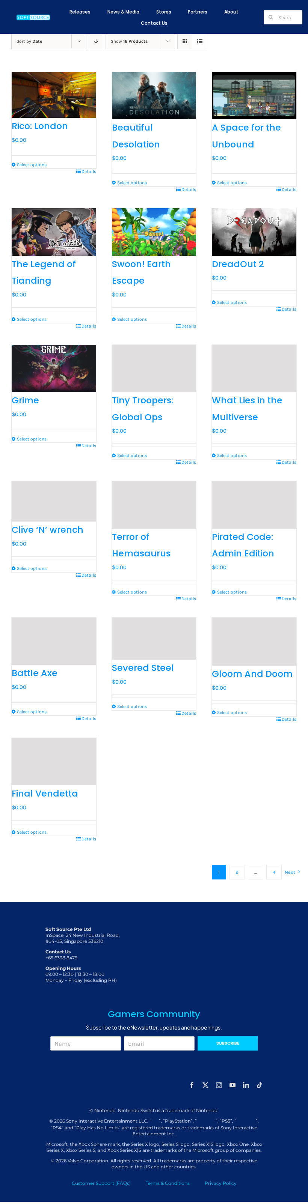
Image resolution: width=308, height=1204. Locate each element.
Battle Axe (34, 673)
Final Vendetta (45, 793)
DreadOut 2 (238, 264)
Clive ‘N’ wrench (47, 529)
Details (89, 171)
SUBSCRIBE (227, 1043)
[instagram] (219, 1085)
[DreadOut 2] (254, 232)
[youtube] (232, 1085)
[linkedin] (246, 1085)
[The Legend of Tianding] (54, 232)
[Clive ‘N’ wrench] (54, 501)
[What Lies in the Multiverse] (254, 368)
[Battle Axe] (54, 641)
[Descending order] (96, 41)
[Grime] (54, 368)
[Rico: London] (54, 95)
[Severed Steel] (154, 639)
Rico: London (40, 126)
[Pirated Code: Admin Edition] (254, 504)
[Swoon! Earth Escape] (154, 232)
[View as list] (199, 41)
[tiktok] (260, 1085)
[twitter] (205, 1085)
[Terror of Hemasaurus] (154, 504)
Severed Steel (143, 667)
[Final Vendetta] (54, 761)
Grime (25, 400)
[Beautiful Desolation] (154, 95)
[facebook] (192, 1085)
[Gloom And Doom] (254, 642)
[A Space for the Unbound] (254, 95)
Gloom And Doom (252, 673)
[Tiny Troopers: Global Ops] (154, 368)
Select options (32, 164)
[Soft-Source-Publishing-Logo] (33, 15)
